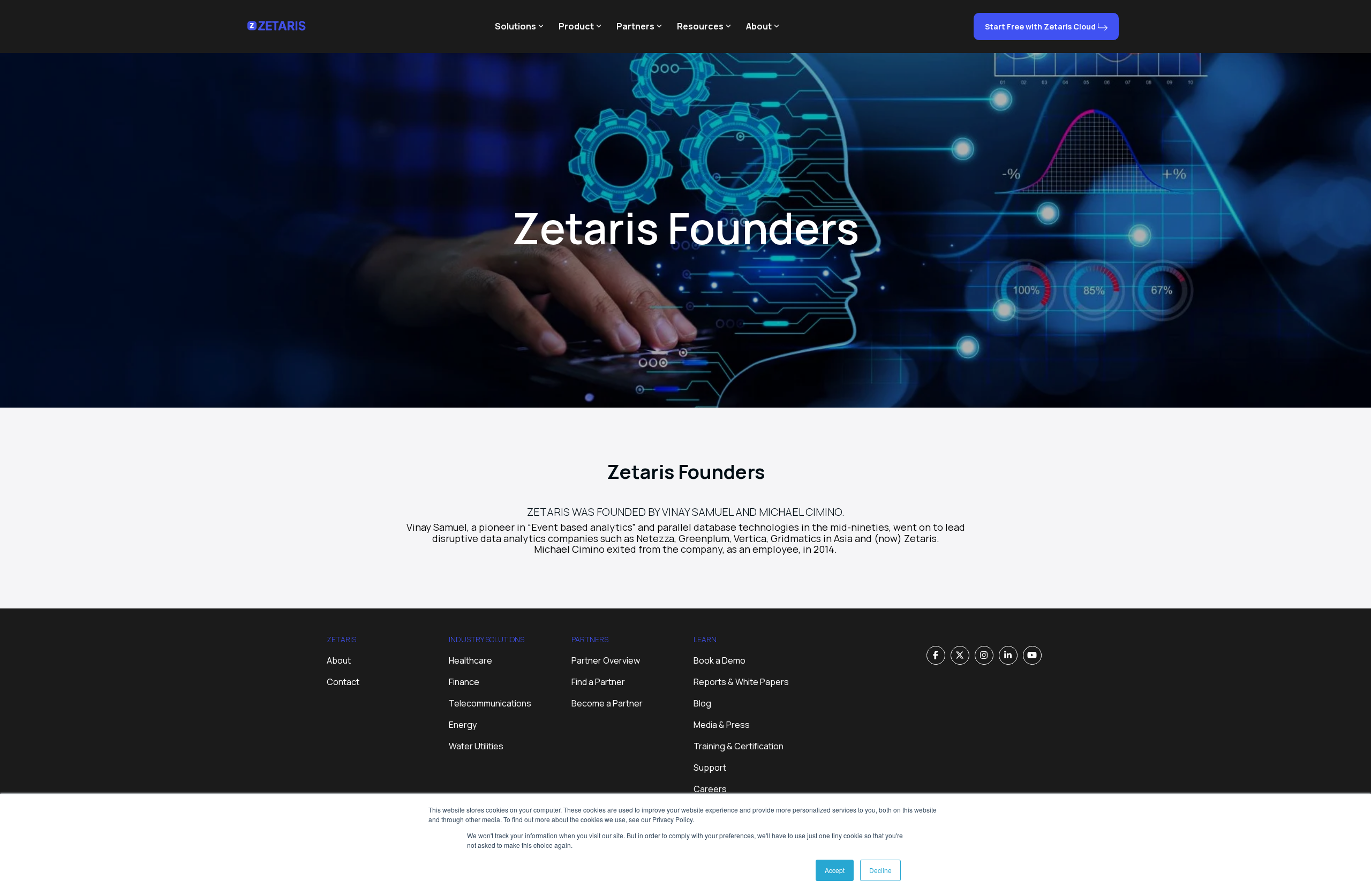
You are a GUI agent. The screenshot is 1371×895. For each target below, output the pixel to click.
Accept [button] (835, 870)
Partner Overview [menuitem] (605, 660)
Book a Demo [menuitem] (719, 660)
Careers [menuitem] (710, 789)
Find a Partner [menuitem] (598, 682)
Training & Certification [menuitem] (739, 746)
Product (576, 26)
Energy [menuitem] (463, 725)
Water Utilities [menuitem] (476, 746)
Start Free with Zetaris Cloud (1040, 26)
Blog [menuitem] (702, 703)
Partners (635, 26)
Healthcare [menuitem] (470, 660)
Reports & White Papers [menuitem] (741, 682)
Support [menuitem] (710, 767)
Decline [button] (880, 870)
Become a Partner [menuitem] (607, 703)
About (759, 26)
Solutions (515, 26)
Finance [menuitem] (464, 682)
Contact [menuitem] (343, 682)
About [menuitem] (339, 660)
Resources (700, 26)
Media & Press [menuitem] (722, 725)
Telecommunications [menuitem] (490, 703)
